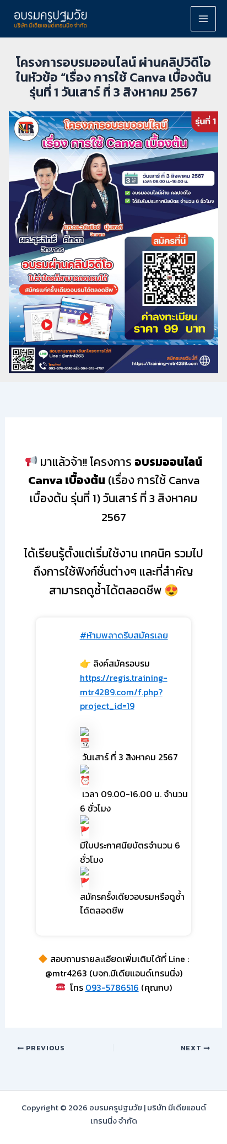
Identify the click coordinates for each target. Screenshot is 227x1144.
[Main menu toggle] (203, 18)
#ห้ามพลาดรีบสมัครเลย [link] (124, 635)
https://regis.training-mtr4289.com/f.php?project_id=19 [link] (123, 691)
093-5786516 (112, 987)
